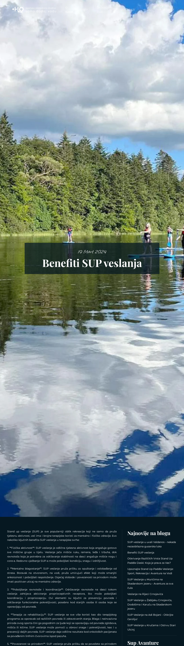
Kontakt (166, 9)
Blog (147, 9)
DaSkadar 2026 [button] (104, 10)
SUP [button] (85, 9)
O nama (69, 10)
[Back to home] (34, 10)
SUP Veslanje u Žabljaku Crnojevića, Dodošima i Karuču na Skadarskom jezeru (149, 604)
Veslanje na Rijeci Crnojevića (145, 594)
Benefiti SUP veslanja (140, 552)
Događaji (128, 9)
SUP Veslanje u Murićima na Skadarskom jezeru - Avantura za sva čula (150, 584)
